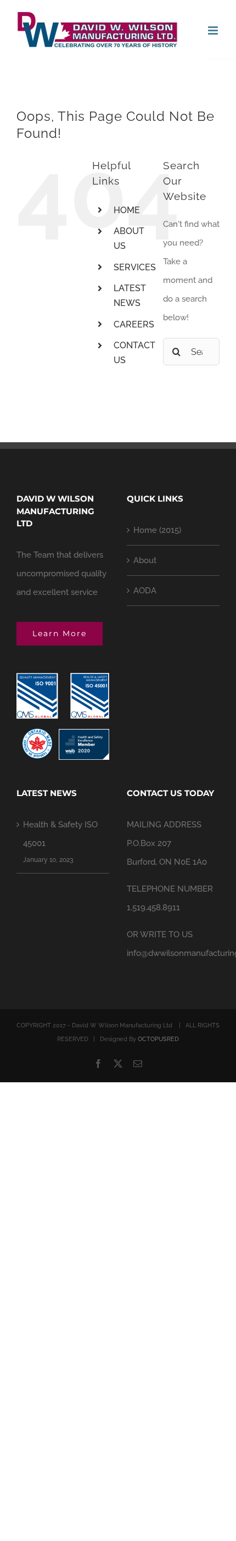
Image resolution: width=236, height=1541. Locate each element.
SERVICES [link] (135, 267)
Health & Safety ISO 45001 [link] (60, 834)
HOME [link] (127, 210)
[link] (97, 29)
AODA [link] (144, 591)
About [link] (144, 560)
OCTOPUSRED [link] (158, 1039)
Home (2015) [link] (157, 530)
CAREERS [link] (134, 324)
